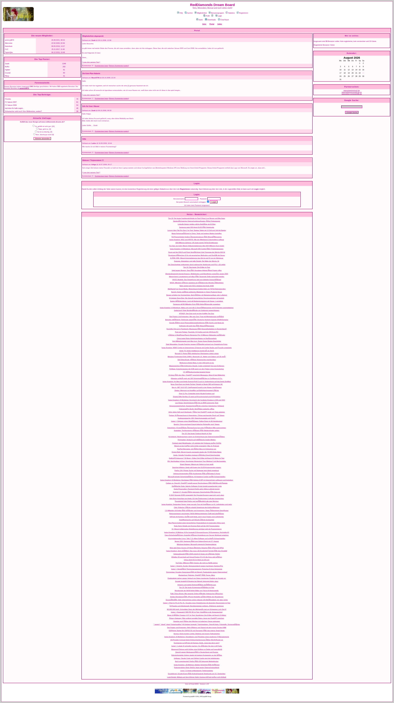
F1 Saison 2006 (11, 105)
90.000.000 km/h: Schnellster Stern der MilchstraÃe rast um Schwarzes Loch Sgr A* (196, 609)
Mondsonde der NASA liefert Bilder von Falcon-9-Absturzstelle (197, 590)
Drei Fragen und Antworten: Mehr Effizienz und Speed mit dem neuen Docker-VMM (196, 627)
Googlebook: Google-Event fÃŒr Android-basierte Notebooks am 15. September (196, 674)
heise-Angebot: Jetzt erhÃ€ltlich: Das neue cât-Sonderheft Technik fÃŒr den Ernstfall (196, 551)
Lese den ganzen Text (91, 62)
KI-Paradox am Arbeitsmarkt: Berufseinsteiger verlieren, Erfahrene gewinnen (197, 606)
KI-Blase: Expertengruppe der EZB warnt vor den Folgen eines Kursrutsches (196, 369)
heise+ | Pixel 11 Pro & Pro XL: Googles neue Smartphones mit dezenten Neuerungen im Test (196, 603)
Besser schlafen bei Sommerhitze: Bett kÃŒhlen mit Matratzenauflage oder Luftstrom (196, 295)
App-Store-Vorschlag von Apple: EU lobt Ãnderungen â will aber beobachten (196, 498)
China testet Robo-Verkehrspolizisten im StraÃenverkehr (197, 338)
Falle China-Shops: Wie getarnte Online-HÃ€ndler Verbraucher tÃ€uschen (196, 593)
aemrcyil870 (9, 40)
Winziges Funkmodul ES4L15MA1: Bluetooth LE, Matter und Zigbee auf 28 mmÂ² (197, 356)
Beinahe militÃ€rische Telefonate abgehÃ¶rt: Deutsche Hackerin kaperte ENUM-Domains (196, 319)
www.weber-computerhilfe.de (352, 94)
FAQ (181, 13)
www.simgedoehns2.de (352, 90)
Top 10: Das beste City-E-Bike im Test (196, 267)
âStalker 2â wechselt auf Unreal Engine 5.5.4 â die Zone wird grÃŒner (196, 557)
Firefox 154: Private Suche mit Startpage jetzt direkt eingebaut (197, 470)
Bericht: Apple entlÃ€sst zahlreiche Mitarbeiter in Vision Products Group (196, 292)
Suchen (190, 13)
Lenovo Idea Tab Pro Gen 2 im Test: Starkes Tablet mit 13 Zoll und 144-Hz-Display (196, 230)
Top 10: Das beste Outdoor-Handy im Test (197, 433)
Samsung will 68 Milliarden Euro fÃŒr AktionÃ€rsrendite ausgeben (196, 304)
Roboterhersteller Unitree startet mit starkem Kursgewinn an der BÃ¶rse (196, 655)
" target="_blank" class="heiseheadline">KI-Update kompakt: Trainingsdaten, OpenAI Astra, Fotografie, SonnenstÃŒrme (197, 624)
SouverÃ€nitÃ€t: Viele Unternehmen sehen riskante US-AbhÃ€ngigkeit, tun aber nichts (197, 600)
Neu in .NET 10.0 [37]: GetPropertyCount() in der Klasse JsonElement (196, 387)
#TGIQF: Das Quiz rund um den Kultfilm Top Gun (196, 313)
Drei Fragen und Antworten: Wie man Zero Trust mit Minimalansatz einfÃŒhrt (196, 316)
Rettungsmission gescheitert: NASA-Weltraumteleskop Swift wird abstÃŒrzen (196, 513)
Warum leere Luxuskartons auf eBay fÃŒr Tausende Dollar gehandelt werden (196, 276)
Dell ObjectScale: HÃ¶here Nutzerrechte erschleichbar (197, 360)
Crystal (7, 73)
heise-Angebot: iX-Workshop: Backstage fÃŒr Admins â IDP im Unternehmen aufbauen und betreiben (196, 480)
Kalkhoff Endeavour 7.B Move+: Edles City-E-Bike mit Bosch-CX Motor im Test (196, 458)
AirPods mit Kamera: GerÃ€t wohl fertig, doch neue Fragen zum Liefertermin (197, 517)
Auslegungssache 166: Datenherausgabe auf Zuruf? (196, 418)
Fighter (7, 70)
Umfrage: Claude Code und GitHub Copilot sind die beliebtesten (196, 658)
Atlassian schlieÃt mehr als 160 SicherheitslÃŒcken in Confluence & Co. (196, 378)
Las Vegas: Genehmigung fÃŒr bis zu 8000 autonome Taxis (196, 403)
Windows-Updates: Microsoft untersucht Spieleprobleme (196, 544)
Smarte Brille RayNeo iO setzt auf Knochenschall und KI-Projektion (196, 396)
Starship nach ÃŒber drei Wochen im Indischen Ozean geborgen (196, 621)
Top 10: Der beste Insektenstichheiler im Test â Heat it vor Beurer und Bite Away (196, 218)
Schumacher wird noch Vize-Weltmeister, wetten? (23, 111)
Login (220, 16)
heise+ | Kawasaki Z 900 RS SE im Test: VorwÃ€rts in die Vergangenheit (196, 612)
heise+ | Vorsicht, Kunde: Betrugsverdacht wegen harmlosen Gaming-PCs (196, 566)
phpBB (192, 696)
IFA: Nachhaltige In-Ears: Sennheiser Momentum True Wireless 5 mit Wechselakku (196, 461)
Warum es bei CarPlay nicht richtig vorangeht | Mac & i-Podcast (196, 446)
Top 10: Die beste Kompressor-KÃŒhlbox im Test (196, 587)
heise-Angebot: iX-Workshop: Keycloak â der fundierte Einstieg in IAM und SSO (196, 400)
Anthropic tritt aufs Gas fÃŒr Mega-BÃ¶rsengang (196, 326)
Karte (201, 20)
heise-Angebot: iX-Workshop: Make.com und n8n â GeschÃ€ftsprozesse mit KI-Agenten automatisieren (196, 307)
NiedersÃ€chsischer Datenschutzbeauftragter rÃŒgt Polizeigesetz (196, 221)
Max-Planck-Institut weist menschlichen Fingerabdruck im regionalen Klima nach (196, 523)
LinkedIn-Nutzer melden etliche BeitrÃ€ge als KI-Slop (196, 224)
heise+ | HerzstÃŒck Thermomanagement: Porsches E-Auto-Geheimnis (196, 569)
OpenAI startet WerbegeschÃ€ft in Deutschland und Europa (196, 652)
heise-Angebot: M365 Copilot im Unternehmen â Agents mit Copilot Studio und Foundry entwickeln (197, 347)
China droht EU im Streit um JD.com (196, 560)
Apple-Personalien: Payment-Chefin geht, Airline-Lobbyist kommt (196, 489)
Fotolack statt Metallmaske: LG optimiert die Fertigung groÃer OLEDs (196, 443)
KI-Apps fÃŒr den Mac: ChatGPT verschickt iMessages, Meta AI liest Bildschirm (197, 375)
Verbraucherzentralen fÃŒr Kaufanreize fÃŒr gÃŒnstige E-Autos (196, 473)
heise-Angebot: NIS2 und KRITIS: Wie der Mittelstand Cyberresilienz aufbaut (196, 239)
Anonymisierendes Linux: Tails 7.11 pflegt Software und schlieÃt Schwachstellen (196, 538)
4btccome (8, 43)
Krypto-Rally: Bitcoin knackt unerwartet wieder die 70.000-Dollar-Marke (196, 452)
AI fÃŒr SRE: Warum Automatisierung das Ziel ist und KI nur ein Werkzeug (196, 258)
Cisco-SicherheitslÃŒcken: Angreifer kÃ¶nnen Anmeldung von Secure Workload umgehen (197, 535)
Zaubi (7, 63)
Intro (204, 24)
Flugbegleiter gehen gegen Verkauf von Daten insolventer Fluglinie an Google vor (197, 578)
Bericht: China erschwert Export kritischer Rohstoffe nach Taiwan (196, 424)
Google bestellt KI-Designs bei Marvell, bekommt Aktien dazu (196, 581)
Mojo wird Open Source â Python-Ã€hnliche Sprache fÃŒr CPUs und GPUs (197, 548)
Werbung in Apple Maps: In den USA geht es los (196, 363)
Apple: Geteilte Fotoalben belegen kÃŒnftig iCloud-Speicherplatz (196, 455)
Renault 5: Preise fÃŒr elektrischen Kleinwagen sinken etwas (197, 353)
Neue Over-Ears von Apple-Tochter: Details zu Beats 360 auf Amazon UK (197, 384)
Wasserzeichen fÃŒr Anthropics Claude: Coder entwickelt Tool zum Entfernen (196, 366)
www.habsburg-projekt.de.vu (352, 92)
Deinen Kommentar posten (118, 65)
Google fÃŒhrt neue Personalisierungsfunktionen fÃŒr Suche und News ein (196, 323)
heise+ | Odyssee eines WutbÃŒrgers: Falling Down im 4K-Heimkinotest (196, 421)
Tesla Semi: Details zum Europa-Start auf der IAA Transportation (196, 526)
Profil (207, 16)
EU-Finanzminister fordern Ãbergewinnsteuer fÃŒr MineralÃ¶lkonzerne (197, 237)
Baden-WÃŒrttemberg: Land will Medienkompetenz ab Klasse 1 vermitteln (196, 301)
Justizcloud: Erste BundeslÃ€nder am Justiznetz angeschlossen (196, 310)
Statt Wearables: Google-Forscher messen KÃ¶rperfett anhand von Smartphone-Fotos (196, 344)
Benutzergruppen (217, 13)
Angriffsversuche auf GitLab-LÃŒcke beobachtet (196, 520)
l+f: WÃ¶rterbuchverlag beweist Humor (196, 372)
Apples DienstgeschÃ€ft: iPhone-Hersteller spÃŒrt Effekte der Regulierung (196, 597)
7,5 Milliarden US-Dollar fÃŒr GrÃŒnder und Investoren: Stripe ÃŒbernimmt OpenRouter (196, 510)
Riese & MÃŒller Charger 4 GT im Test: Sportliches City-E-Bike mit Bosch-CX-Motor (196, 615)
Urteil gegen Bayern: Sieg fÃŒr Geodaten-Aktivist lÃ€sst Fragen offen (197, 270)
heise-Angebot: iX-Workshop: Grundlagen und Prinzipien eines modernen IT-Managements (196, 637)
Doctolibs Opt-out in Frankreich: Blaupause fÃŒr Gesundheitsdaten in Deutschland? (197, 329)
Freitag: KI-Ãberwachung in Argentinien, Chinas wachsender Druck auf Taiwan (196, 415)
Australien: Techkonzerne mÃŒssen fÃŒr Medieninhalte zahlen (196, 430)
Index (219, 24)
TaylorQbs (9, 52)
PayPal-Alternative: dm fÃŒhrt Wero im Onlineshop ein (196, 449)
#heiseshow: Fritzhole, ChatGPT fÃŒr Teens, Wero (197, 575)
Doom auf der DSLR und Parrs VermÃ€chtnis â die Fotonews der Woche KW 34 (196, 252)
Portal (211, 24)
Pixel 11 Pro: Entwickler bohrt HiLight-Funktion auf (196, 393)
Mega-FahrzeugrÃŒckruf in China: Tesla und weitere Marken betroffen (197, 233)
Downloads (211, 20)
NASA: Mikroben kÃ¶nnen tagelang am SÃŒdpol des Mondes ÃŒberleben (196, 283)
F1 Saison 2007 (11, 102)
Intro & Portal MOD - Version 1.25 (197, 684)
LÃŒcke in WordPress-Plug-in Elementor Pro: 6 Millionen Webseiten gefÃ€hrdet (196, 335)
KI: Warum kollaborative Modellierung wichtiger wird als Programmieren (197, 529)
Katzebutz (8, 46)
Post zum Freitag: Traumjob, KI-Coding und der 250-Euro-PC (196, 332)
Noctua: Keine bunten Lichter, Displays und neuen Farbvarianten (197, 634)
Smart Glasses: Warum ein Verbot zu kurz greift (196, 464)
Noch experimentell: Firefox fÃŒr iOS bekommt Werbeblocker (196, 661)
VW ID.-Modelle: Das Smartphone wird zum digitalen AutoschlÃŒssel (196, 279)
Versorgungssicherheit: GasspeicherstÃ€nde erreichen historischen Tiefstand (196, 406)
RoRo (7, 67)
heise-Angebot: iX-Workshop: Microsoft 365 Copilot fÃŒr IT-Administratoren (196, 249)
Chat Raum (224, 20)
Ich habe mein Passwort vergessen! (197, 205)
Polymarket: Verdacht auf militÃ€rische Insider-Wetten (197, 440)
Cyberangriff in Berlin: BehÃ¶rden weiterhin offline (196, 409)
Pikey (7, 76)
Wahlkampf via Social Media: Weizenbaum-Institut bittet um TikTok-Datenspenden (197, 289)
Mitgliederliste (202, 13)
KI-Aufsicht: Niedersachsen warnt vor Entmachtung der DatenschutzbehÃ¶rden (197, 436)
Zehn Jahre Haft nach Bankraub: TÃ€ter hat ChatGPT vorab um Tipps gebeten (197, 412)
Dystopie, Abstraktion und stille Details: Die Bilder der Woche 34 (196, 261)
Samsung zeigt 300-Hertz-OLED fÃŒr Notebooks (196, 227)
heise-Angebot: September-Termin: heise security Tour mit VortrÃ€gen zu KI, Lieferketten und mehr (197, 504)
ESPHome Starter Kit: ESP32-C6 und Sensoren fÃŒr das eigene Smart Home (197, 630)
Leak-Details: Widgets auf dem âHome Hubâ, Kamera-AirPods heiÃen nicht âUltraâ (196, 677)
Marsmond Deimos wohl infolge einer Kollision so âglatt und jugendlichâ (196, 649)
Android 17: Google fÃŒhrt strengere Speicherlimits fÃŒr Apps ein (196, 492)
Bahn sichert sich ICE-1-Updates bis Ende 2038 (197, 286)
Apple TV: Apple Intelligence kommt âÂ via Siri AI (196, 351)
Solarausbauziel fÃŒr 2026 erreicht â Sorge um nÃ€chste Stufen (196, 554)
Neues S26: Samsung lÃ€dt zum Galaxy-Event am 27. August (197, 541)
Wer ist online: (352, 36)
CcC (6, 49)
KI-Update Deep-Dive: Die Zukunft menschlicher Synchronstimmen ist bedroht (196, 298)
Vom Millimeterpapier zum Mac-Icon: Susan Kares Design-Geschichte (196, 341)
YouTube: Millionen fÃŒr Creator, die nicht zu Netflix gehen (197, 563)
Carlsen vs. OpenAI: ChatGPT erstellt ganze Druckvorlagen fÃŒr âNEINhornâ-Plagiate (196, 483)
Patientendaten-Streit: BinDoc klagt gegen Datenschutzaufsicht (196, 667)
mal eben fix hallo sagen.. (14, 108)
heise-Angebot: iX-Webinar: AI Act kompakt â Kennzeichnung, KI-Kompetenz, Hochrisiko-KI (196, 532)
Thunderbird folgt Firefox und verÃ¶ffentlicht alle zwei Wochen (197, 501)
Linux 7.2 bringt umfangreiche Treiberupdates (196, 670)
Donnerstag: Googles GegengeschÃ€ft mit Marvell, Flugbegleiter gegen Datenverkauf (196, 572)
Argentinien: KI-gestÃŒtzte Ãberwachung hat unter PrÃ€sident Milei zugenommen (196, 428)
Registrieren (243, 13)
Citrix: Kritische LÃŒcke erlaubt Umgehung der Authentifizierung (196, 507)
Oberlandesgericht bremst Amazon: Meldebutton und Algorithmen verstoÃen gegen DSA (196, 274)
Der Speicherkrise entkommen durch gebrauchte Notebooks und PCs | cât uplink (196, 264)
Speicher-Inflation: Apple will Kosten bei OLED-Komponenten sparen (196, 467)
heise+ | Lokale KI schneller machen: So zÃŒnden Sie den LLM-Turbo (196, 646)
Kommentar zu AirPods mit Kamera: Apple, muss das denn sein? (196, 643)
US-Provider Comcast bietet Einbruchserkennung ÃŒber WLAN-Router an (196, 640)
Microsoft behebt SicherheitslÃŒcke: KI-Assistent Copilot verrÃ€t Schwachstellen (196, 476)
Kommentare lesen (101, 65)
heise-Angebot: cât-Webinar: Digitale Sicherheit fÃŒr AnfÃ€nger (196, 665)
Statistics (231, 13)
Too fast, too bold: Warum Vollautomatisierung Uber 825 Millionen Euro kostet (196, 246)
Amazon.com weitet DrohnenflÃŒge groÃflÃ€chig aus (196, 585)
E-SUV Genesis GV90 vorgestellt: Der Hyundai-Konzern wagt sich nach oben (196, 495)
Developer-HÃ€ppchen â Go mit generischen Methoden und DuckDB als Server (196, 255)
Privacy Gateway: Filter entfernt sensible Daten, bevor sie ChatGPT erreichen (196, 618)
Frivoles (8, 99)
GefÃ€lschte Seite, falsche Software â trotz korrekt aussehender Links (197, 486)
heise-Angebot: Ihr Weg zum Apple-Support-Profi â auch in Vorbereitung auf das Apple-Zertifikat (197, 381)
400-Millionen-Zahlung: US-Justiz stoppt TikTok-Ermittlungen (196, 243)
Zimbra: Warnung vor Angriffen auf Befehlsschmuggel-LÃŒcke (197, 390)
